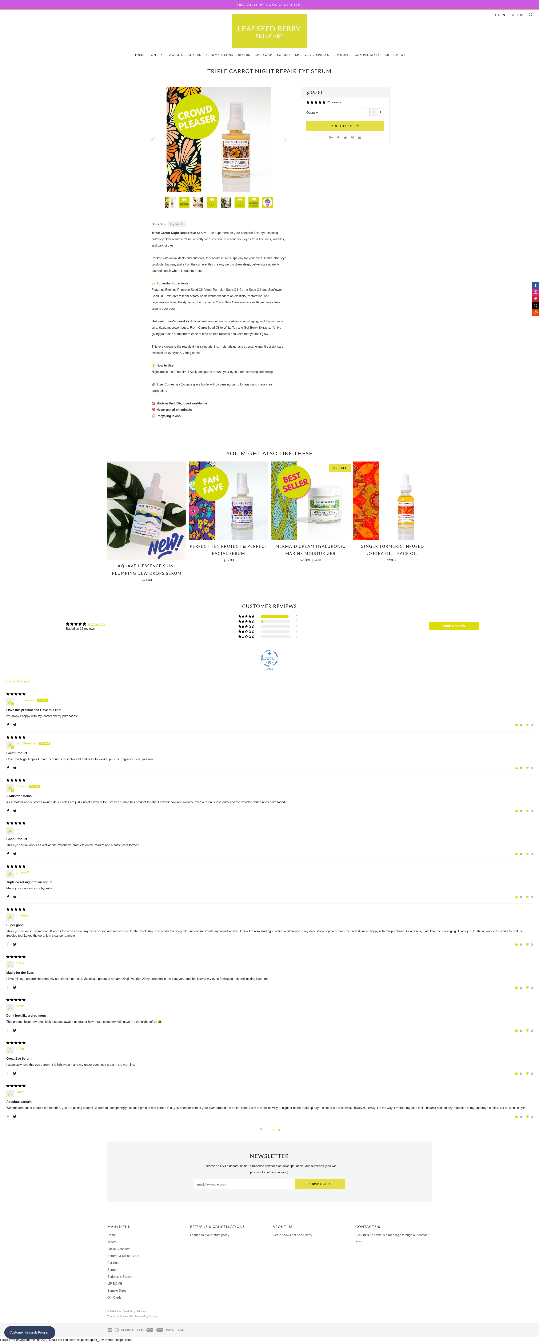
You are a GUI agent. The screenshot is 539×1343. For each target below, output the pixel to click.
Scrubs (284, 54)
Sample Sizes (367, 54)
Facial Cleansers (184, 54)
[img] (15, 694)
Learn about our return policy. (210, 1235)
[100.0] (269, 658)
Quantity (312, 112)
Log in (500, 15)
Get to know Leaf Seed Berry (292, 1235)
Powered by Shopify (146, 1316)
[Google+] (331, 138)
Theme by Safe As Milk (120, 1316)
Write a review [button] (454, 626)
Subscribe (318, 1184)
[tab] (158, 224)
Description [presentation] (158, 224)
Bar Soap (263, 54)
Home (139, 54)
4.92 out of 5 (96, 624)
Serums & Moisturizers (228, 54)
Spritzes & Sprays (312, 54)
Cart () (517, 15)
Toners (156, 54)
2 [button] (267, 1130)
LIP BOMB (342, 54)
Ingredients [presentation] (177, 224)
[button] (316, 102)
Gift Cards (395, 54)
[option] (219, 139)
